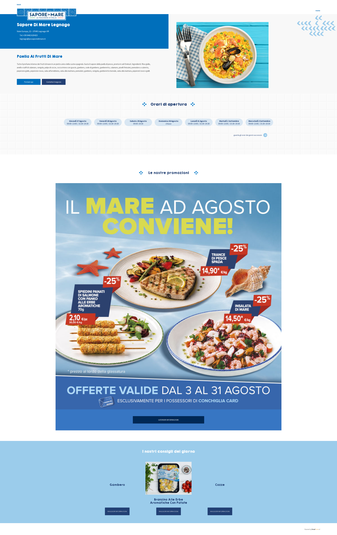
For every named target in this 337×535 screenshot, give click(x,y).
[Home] (46, 14)
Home (318, 11)
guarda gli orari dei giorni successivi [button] (248, 135)
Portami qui (28, 82)
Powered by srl (312, 529)
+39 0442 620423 (30, 35)
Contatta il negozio (53, 82)
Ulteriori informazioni (168, 420)
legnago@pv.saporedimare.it (33, 38)
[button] (265, 135)
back (19, 5)
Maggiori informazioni (117, 511)
